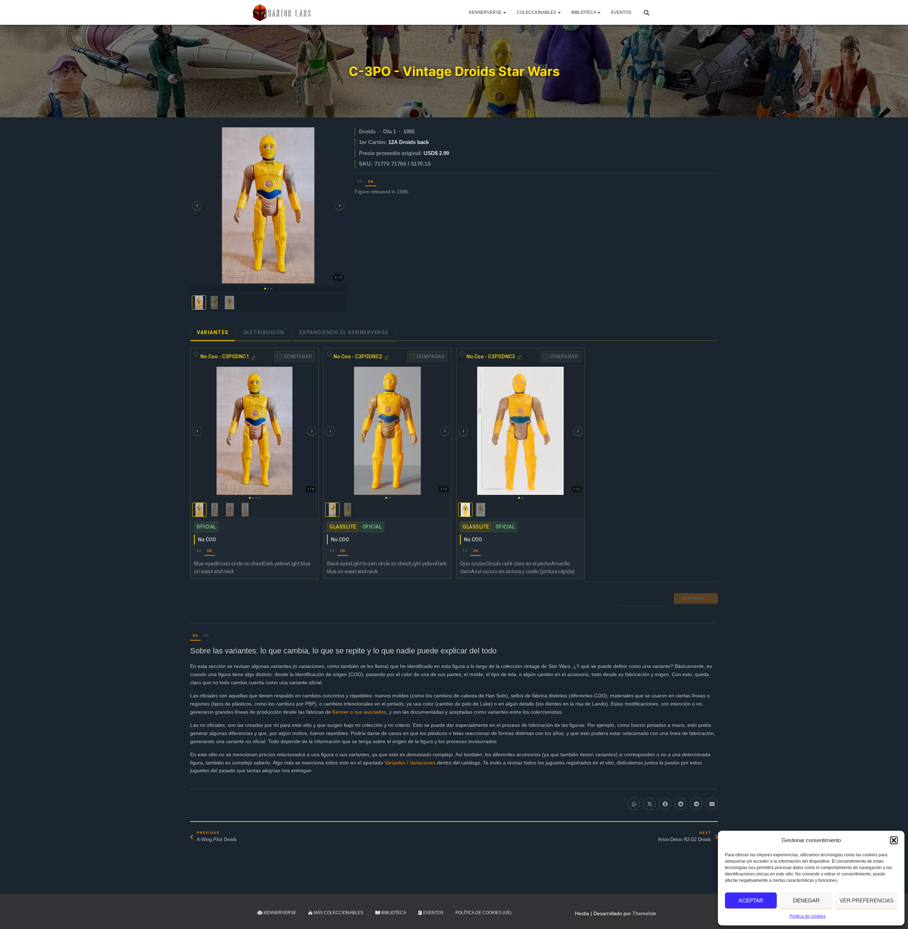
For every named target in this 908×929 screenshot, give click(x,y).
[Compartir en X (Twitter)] (649, 804)
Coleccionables (537, 12)
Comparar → (696, 598)
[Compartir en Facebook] (665, 804)
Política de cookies (808, 916)
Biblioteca (584, 12)
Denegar (806, 900)
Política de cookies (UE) (483, 912)
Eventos (621, 12)
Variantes (213, 332)
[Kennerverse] (281, 12)
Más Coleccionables (337, 912)
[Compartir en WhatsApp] (634, 804)
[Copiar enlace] (253, 357)
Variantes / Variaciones (410, 762)
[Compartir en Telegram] (696, 804)
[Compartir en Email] (712, 804)
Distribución (264, 332)
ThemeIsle (644, 913)
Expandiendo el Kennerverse (344, 332)
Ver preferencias (866, 900)
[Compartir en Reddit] (681, 804)
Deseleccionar (644, 598)
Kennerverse (486, 12)
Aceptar (750, 900)
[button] (893, 840)
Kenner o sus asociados (359, 712)
